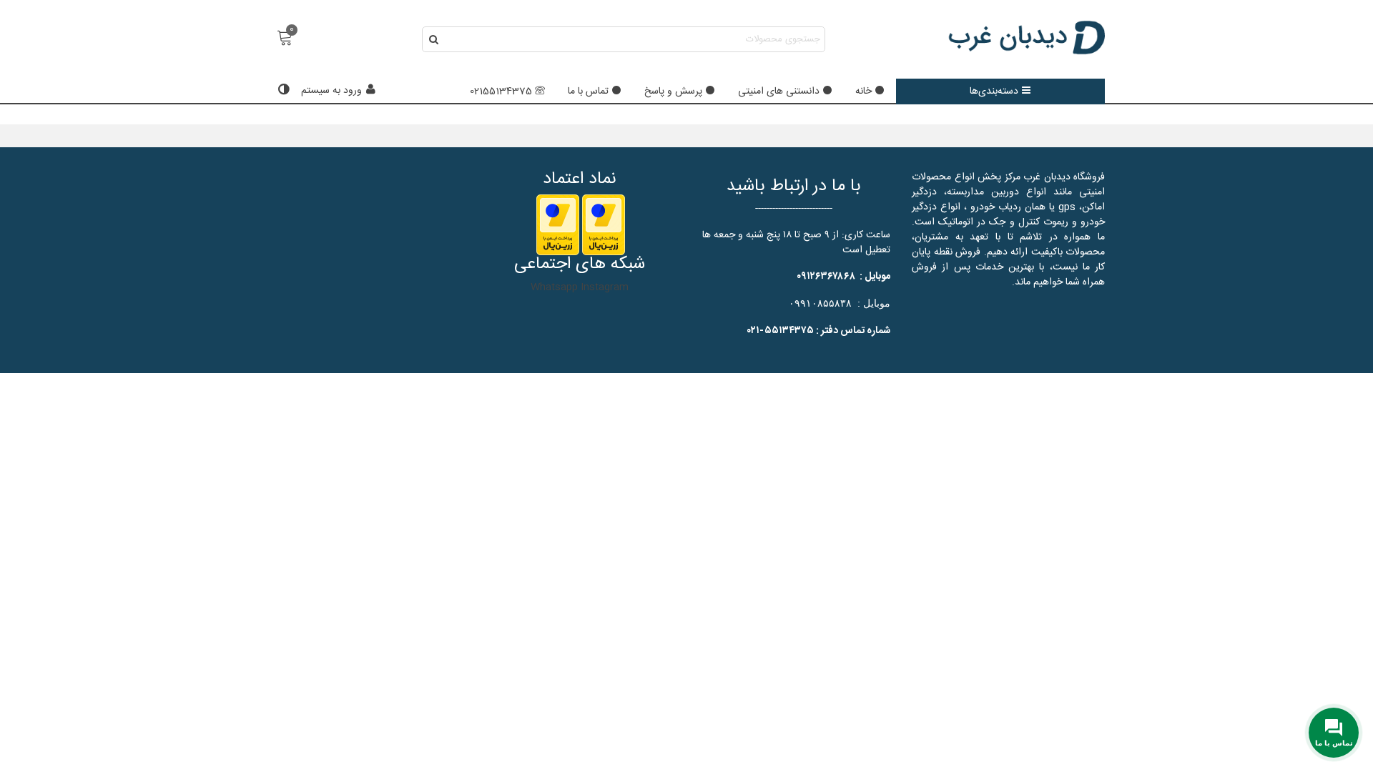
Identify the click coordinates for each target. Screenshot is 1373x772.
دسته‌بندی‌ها (994, 91)
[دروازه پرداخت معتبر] (603, 225)
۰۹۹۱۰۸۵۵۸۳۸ (820, 303)
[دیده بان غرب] (1026, 39)
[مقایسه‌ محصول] (281, 91)
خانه (863, 91)
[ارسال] (435, 39)
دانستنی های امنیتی (779, 91)
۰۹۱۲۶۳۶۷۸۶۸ (826, 276)
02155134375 (501, 91)
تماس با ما (588, 91)
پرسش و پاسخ (673, 91)
